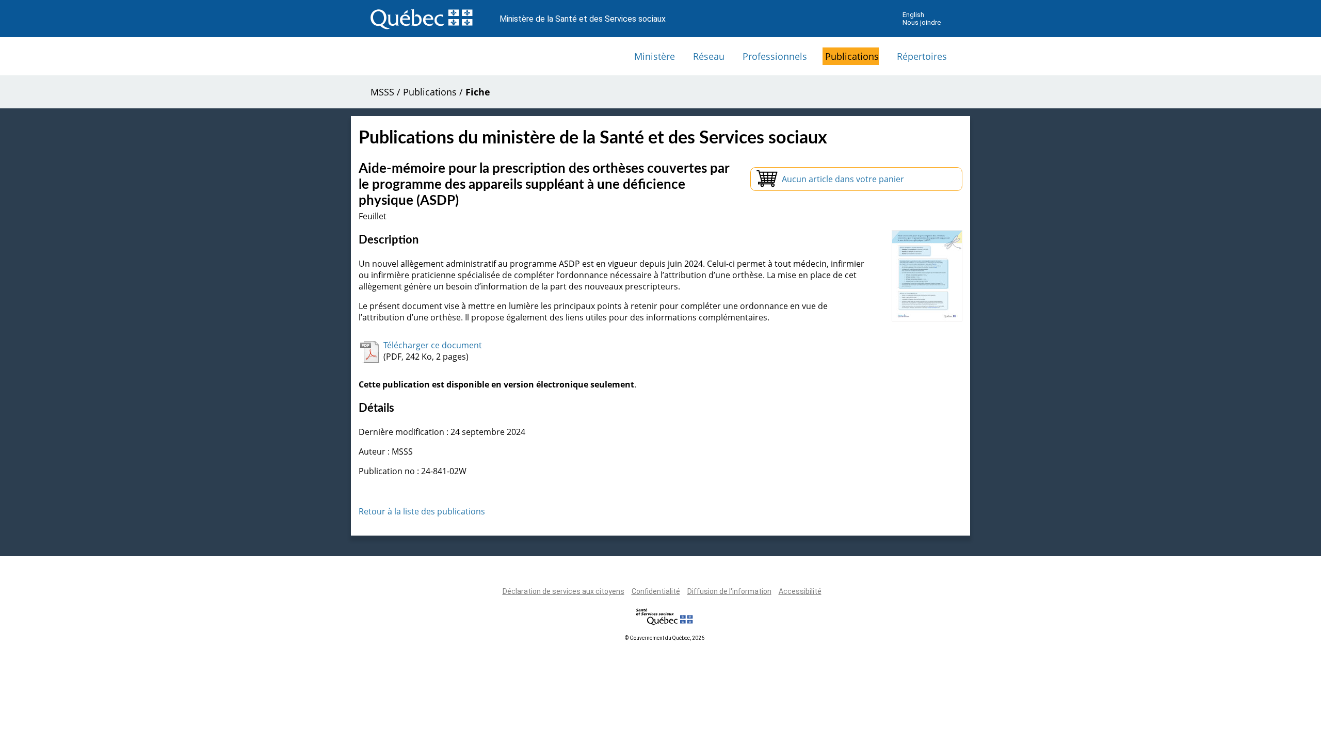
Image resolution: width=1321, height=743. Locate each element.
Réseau (708, 56)
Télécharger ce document (432, 345)
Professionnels (775, 56)
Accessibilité (800, 591)
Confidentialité (656, 591)
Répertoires (922, 56)
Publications (852, 56)
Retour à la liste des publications (422, 511)
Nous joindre (922, 22)
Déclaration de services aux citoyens (563, 591)
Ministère (654, 56)
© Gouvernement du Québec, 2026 (664, 638)
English (913, 15)
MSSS (382, 92)
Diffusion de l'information (729, 591)
